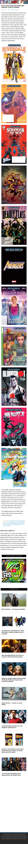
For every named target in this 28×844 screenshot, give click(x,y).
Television (17, 806)
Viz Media (8, 525)
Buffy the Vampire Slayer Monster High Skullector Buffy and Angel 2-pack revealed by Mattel (14, 680)
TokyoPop (7, 524)
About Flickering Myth (16, 820)
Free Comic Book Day (11, 523)
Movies (17, 804)
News (23, 520)
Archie (10, 522)
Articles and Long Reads (17, 795)
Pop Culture (16, 802)
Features (16, 793)
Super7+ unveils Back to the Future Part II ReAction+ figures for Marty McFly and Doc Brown (13, 750)
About (16, 818)
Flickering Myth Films (17, 816)
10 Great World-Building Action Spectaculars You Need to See (11, 774)
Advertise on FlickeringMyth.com (16, 823)
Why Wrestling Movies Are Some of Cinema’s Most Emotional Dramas (13, 656)
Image (20, 523)
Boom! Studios (15, 522)
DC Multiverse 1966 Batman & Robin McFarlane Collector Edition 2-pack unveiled (13, 632)
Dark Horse (21, 522)
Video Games (17, 811)
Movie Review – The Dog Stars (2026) (13, 609)
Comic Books (11, 520)
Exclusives (17, 800)
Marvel (23, 523)
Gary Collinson (18, 520)
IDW (17, 523)
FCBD (5, 523)
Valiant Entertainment (15, 524)
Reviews (16, 790)
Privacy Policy (7, 838)
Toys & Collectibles (16, 813)
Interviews (17, 797)
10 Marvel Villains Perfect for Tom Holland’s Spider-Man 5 (12, 726)
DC (3, 523)
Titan (4, 524)
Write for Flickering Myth (17, 825)
